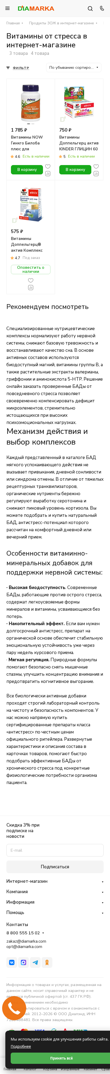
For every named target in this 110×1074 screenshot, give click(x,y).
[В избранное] (47, 166)
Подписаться (55, 867)
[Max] (23, 962)
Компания (17, 892)
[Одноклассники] (47, 962)
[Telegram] (35, 962)
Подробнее (21, 1046)
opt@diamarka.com (24, 947)
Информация (20, 902)
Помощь (15, 912)
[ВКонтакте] (11, 962)
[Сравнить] (47, 173)
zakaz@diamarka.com (26, 941)
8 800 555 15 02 (23, 933)
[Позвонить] (101, 8)
